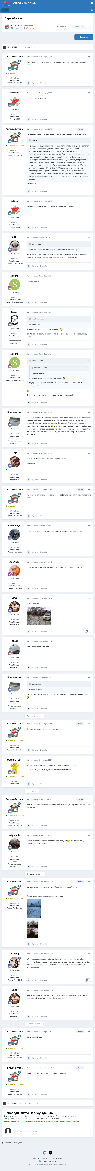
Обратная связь (40, 1158)
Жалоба (43, 83)
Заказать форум (58, 1164)
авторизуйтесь (10, 1119)
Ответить (84, 37)
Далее (14, 47)
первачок (31, 463)
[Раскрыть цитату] (30, 140)
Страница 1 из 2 (31, 47)
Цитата (35, 83)
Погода (30, 28)
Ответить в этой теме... (28, 1131)
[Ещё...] (88, 56)
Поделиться (63, 27)
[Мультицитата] (28, 83)
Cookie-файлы (56, 1158)
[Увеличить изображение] (61, 329)
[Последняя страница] (20, 47)
